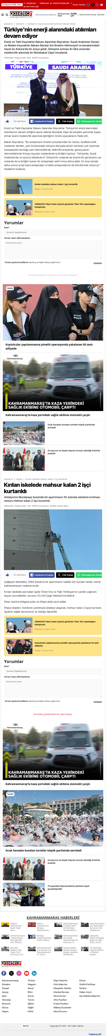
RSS (27, 1026)
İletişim (82, 5)
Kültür (31, 1011)
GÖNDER (98, 263)
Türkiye (31, 980)
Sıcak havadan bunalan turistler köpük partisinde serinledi (71, 426)
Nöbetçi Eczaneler (62, 1007)
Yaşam (19, 479)
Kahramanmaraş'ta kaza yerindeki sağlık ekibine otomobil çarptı (48, 415)
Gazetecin (8, 23)
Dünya (5, 1007)
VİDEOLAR (44, 3)
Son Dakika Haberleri (89, 995)
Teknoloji (6, 999)
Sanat (31, 988)
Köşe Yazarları (61, 980)
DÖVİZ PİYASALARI (61, 3)
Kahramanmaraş (10, 980)
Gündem (6, 984)
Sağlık (31, 1007)
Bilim (30, 992)
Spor (4, 995)
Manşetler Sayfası (62, 988)
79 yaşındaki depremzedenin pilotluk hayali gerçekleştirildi (68, 887)
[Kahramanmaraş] (53, 382)
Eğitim (31, 1003)
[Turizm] (53, 818)
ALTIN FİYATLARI (31, 6)
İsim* (6, 227)
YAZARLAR (31, 3)
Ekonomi (20, 23)
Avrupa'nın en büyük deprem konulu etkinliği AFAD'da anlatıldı (74, 452)
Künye (75, 5)
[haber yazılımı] (95, 1034)
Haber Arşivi (85, 992)
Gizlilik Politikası (87, 984)
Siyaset (5, 988)
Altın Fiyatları (60, 999)
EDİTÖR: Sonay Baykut (40, 58)
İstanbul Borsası (61, 992)
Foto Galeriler (60, 984)
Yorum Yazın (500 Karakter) (17, 238)
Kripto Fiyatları (61, 1003)
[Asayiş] (53, 312)
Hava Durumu (60, 1011)
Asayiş (5, 992)
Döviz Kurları (60, 995)
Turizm (31, 999)
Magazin (32, 984)
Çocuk (31, 995)
